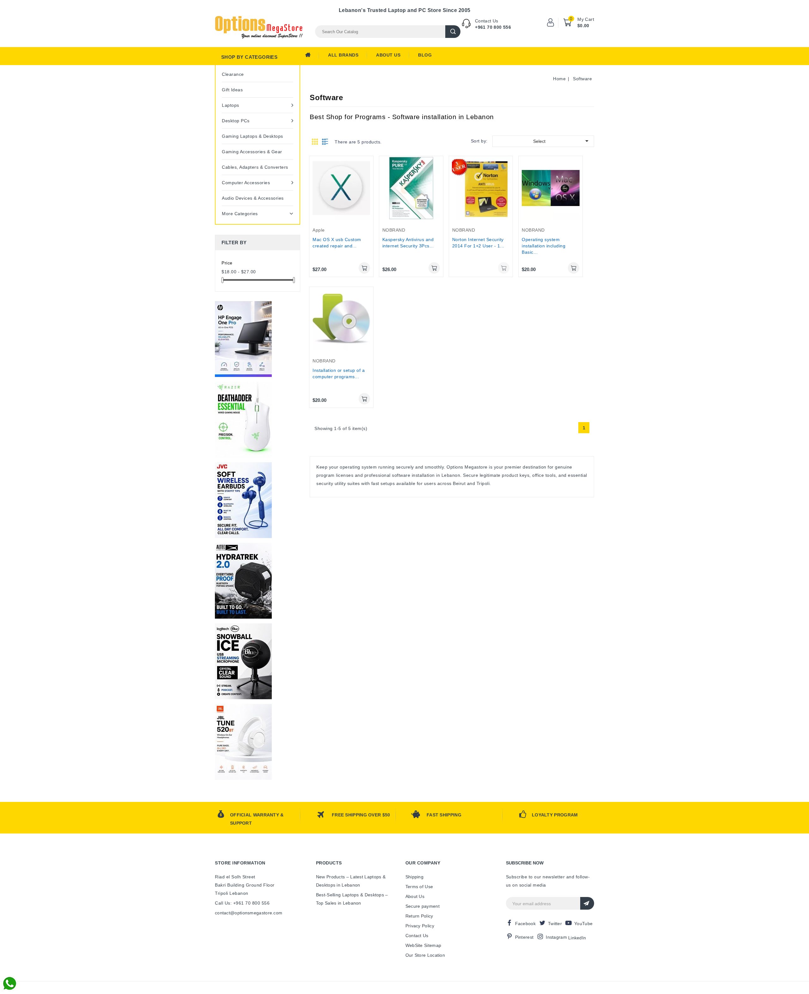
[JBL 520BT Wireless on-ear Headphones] (243, 742)
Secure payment (422, 906)
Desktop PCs (236, 120)
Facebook (525, 923)
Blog (425, 55)
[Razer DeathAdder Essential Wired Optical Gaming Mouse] (243, 420)
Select (562, 141)
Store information (240, 862)
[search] (452, 31)
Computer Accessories (246, 182)
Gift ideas (232, 89)
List (325, 141)
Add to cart (364, 268)
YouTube (583, 923)
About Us (388, 55)
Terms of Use (419, 886)
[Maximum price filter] (294, 280)
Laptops (230, 105)
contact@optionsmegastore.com (248, 912)
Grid (315, 141)
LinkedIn (577, 937)
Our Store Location (425, 955)
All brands (343, 55)
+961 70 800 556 (493, 27)
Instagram (556, 937)
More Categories (240, 213)
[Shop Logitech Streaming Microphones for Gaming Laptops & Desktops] (243, 661)
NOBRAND (393, 230)
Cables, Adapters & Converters (255, 167)
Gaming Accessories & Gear (252, 151)
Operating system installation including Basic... (543, 246)
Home (312, 56)
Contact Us (417, 935)
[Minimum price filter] (222, 280)
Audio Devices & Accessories (253, 198)
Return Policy (419, 915)
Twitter (555, 923)
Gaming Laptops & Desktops (252, 136)
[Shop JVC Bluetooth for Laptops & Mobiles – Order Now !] (243, 500)
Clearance (233, 74)
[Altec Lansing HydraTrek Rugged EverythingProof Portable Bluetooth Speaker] (243, 581)
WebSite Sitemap (423, 945)
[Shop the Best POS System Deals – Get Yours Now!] (243, 339)
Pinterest (524, 937)
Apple (319, 230)
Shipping (414, 876)
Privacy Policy (419, 925)
